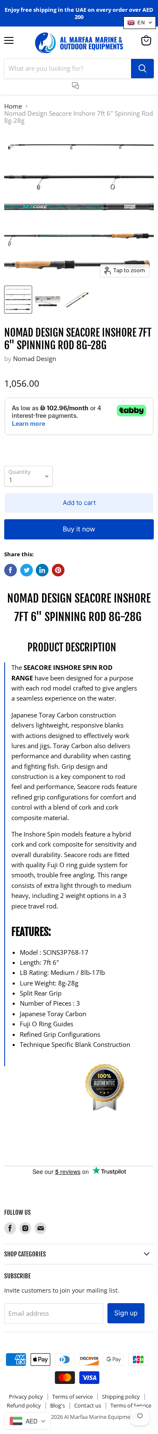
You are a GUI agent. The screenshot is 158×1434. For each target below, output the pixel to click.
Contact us (87, 1405)
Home (13, 106)
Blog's (57, 1405)
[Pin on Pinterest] (58, 570)
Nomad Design (34, 358)
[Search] (142, 68)
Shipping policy (121, 1396)
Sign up (126, 1313)
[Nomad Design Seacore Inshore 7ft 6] (18, 299)
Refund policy (24, 1405)
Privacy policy (26, 1396)
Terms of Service (130, 1405)
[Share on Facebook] (10, 570)
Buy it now (79, 529)
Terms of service (72, 1396)
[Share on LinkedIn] (42, 570)
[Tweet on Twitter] (26, 570)
